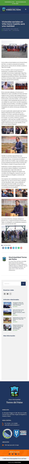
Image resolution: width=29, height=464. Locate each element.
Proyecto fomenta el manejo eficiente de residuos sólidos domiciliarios (18, 326)
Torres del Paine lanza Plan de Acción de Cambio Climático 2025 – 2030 (19, 311)
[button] (3, 248)
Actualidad (16, 30)
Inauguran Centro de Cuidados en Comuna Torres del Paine (18, 304)
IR (23, 283)
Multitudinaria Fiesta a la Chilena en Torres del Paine (19, 319)
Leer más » (15, 306)
